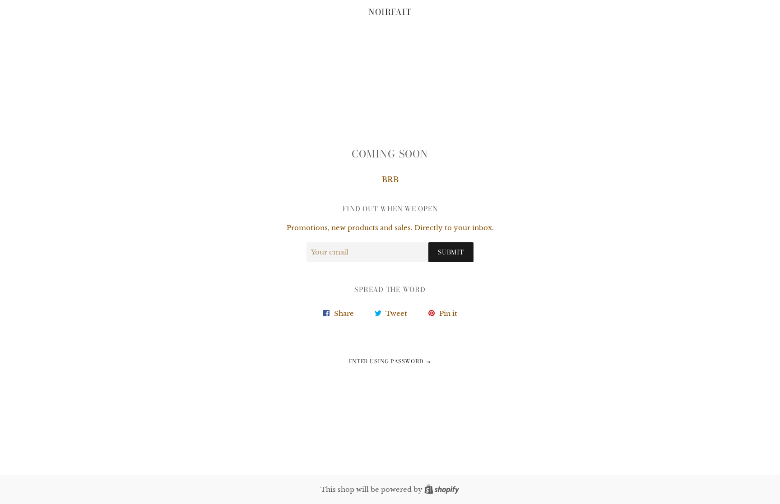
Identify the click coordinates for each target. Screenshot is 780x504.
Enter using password (387, 361)
